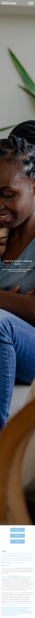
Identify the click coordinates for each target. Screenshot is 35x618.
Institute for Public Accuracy (15, 592)
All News (17, 535)
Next (17, 541)
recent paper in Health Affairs (9, 568)
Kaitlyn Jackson (13, 562)
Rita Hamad (22, 562)
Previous (17, 529)
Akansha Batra (6, 562)
